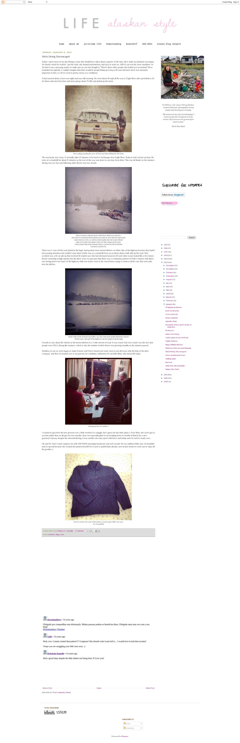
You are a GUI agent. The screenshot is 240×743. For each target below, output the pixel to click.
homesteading (113, 44)
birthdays (51, 534)
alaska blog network (169, 44)
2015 (166, 252)
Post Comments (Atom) (62, 692)
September (170, 276)
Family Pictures (171, 341)
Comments (129, 728)
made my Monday (172, 311)
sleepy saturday (171, 318)
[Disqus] (98, 577)
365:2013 (147, 44)
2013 (166, 259)
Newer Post (47, 688)
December (170, 265)
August (169, 279)
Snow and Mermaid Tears (175, 355)
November (170, 269)
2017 (166, 245)
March (169, 297)
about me (74, 44)
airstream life (92, 44)
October (169, 272)
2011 (166, 375)
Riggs (58, 534)
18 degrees (169, 330)
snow (62, 534)
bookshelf (131, 44)
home (61, 44)
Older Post (150, 688)
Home (99, 688)
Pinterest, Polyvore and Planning (178, 348)
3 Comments (79, 531)
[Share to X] (93, 531)
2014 (166, 255)
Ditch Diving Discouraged (175, 352)
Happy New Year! (172, 369)
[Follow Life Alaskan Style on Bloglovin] (173, 196)
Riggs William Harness (174, 345)
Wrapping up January (173, 307)
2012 (166, 262)
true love (168, 362)
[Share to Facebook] (96, 531)
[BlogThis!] (91, 531)
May (168, 290)
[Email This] (88, 531)
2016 (166, 248)
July (167, 283)
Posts (127, 723)
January (169, 304)
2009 (166, 382)
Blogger (125, 736)
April (168, 294)
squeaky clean (171, 321)
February (170, 301)
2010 (166, 378)
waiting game (170, 359)
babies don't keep (172, 334)
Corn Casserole (171, 314)
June (168, 286)
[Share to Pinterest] (99, 531)
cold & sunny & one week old (176, 337)
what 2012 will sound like (175, 366)
